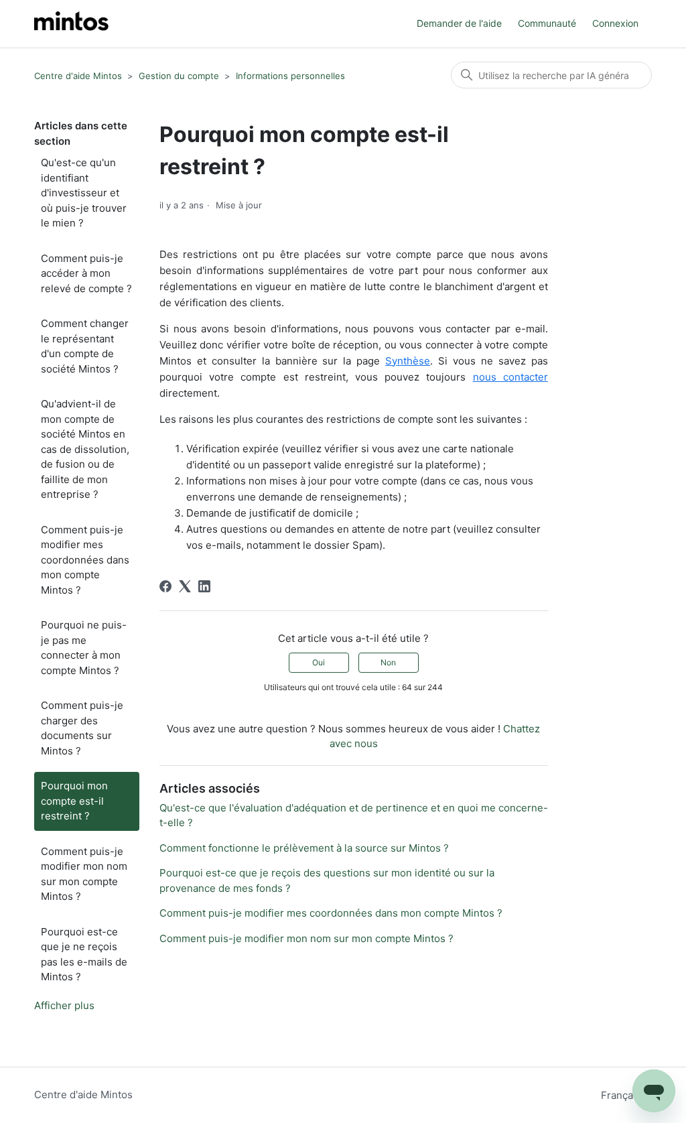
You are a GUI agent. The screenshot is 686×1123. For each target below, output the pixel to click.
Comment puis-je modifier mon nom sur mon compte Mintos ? (84, 874)
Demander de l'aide (459, 23)
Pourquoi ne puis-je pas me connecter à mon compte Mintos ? (84, 647)
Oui (318, 662)
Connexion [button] (615, 23)
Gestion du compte (179, 75)
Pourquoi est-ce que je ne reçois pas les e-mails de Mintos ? (84, 954)
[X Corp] (185, 586)
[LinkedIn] (204, 586)
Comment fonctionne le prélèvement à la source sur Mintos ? (304, 848)
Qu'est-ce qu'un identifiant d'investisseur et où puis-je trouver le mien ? (84, 192)
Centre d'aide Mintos (78, 75)
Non (388, 662)
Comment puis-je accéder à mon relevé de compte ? (86, 273)
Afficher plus (64, 1005)
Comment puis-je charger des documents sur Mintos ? (82, 728)
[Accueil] (71, 23)
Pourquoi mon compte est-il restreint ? (74, 800)
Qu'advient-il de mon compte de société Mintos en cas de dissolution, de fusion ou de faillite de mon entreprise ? (85, 449)
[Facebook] (165, 586)
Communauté (547, 23)
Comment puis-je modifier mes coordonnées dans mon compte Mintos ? (85, 559)
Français (622, 1095)
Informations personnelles (290, 75)
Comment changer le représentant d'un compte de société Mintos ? (85, 346)
